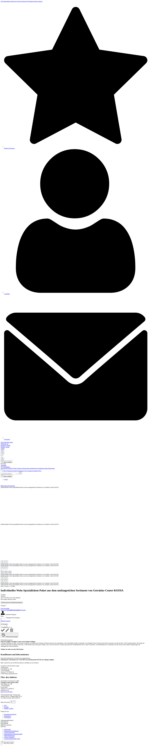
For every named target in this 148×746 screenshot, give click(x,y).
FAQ (5, 705)
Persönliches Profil (11, 468)
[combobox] (9, 474)
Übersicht (3, 468)
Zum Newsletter (5, 608)
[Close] (1, 570)
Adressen (19, 468)
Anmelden (3, 465)
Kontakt (6, 707)
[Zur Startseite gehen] (7, 442)
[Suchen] (2, 453)
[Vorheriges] (2, 562)
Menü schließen (8, 462)
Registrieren (6, 467)
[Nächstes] (6, 562)
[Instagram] (7, 716)
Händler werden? (8, 708)
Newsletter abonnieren (10, 714)
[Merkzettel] (2, 456)
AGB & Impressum (9, 732)
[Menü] (2, 450)
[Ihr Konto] (2, 458)
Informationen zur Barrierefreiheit (13, 734)
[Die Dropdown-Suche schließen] (20, 473)
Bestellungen (33, 468)
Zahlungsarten (26, 468)
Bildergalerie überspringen (8, 486)
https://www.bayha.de (7, 691)
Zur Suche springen (20, 1)
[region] (74, 536)
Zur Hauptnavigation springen (34, 1)
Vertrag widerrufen (9, 737)
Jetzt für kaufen (13, 610)
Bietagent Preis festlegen (13, 617)
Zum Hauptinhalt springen (8, 1)
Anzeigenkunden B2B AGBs (12, 738)
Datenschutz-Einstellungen (11, 731)
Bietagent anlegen (5, 621)
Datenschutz (7, 729)
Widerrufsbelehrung (9, 735)
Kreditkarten (41, 468)
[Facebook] (7, 717)
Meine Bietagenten (50, 468)
